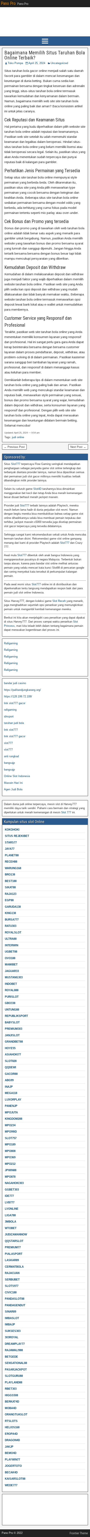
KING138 (10, 913)
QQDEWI (10, 1067)
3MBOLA (10, 1221)
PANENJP (11, 1105)
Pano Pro (8, 3)
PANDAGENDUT (15, 1305)
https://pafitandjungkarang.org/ (22, 689)
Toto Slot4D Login (15, 1505)
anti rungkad (11, 756)
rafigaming (10, 709)
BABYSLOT (12, 1022)
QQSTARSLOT (14, 1241)
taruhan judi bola (14, 723)
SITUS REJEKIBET (17, 836)
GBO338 (10, 1003)
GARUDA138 (13, 906)
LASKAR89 (12, 1260)
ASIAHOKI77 (13, 1054)
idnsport (9, 716)
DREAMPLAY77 (15, 1343)
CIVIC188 (11, 1292)
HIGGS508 (11, 1395)
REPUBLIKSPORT (16, 1016)
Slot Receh (59, 601)
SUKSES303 (13, 1331)
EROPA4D (11, 1433)
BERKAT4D (12, 1401)
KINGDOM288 (13, 1118)
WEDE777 (11, 1485)
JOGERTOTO (13, 1465)
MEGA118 (11, 1093)
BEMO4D (10, 1453)
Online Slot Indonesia (17, 776)
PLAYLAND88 (13, 1382)
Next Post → (78, 446)
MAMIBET (11, 964)
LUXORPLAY (13, 1099)
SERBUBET (12, 1279)
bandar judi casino (15, 683)
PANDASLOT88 (14, 1298)
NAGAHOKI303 (14, 1183)
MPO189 (10, 1144)
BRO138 (10, 874)
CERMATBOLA (14, 1266)
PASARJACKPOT (16, 1369)
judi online (18, 437)
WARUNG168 (13, 868)
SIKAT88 (10, 887)
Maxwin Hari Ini (13, 782)
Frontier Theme (79, 1533)
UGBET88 (11, 951)
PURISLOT (12, 996)
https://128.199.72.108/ (18, 696)
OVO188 (10, 958)
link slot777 (11, 729)
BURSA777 (12, 919)
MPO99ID (11, 1131)
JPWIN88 (10, 1170)
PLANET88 (12, 855)
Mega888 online (13, 1512)
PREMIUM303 (13, 1028)
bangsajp (9, 762)
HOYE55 (10, 1048)
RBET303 (11, 1388)
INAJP (9, 1086)
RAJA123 (10, 893)
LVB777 (9, 1202)
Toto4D (8, 1518)
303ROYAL (11, 1337)
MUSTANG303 (14, 977)
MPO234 (10, 1125)
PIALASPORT (13, 1253)
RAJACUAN (12, 1273)
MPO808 (10, 1151)
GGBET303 (12, 1189)
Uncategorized (59, 63)
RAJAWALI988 (14, 1350)
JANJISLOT (12, 1035)
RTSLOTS (11, 1421)
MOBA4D (10, 1408)
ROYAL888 (11, 990)
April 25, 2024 (36, 63)
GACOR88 (11, 1073)
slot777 (8, 743)
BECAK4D (11, 1472)
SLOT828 (11, 1061)
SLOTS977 (11, 1285)
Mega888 (9, 1498)
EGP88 (9, 900)
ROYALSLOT (13, 932)
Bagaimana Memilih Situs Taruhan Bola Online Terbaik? (44, 55)
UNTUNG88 (12, 1009)
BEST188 (11, 881)
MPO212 (10, 1163)
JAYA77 (9, 848)
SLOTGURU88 (14, 1375)
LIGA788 (10, 1215)
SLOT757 (11, 1138)
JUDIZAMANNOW (16, 1234)
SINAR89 (10, 1311)
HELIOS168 (12, 1427)
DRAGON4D (12, 1440)
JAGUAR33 (12, 971)
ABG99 (9, 1080)
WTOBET (11, 1228)
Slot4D (37, 488)
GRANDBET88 (14, 1041)
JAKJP (9, 1446)
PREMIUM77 (13, 1247)
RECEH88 (11, 861)
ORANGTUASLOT (16, 1414)
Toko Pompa (15, 63)
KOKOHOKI (12, 829)
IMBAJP (10, 1324)
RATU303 (10, 926)
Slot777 (15, 464)
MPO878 (10, 1176)
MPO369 (10, 1157)
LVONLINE (11, 1208)
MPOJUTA (11, 1112)
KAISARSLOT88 (15, 1478)
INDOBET (11, 983)
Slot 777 (66, 812)
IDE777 (9, 1195)
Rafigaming (11, 643)
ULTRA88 (11, 938)
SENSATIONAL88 (16, 1363)
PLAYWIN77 (12, 1459)
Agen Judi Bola (13, 789)
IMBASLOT (12, 1318)
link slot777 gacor (14, 703)
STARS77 (11, 842)
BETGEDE (11, 1356)
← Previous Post (14, 446)
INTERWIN (11, 945)
